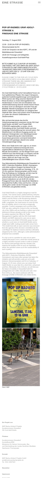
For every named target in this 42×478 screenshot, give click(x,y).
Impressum (6, 474)
